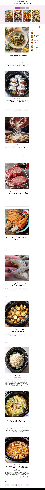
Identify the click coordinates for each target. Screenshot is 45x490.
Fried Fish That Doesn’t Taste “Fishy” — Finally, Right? (16, 238)
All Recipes (15, 98)
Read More (6, 158)
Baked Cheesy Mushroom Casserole (36, 21)
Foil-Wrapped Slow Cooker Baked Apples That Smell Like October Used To (17, 100)
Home (14, 3)
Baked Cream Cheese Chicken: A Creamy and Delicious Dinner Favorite (37, 46)
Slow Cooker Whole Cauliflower (17, 375)
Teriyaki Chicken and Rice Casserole (37, 32)
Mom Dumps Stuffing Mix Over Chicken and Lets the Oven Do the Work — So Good (17, 146)
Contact (31, 3)
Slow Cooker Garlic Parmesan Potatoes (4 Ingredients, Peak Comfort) (17, 330)
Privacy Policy (24, 3)
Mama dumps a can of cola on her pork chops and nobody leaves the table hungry (16, 192)
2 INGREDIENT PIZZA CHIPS (36, 43)
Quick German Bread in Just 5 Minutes (36, 36)
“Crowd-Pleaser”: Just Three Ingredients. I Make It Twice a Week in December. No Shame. (17, 467)
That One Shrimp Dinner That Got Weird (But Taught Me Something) (16, 284)
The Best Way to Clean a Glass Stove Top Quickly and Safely (37, 50)
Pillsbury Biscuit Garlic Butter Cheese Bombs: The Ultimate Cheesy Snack (9, 20)
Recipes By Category (18, 3)
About (27, 3)
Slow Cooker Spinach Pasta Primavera (17, 55)
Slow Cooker (18, 98)
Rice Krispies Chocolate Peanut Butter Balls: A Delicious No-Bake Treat (18, 21)
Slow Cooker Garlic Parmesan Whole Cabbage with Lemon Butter (17, 420)
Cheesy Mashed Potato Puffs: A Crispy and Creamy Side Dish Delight (27, 21)
